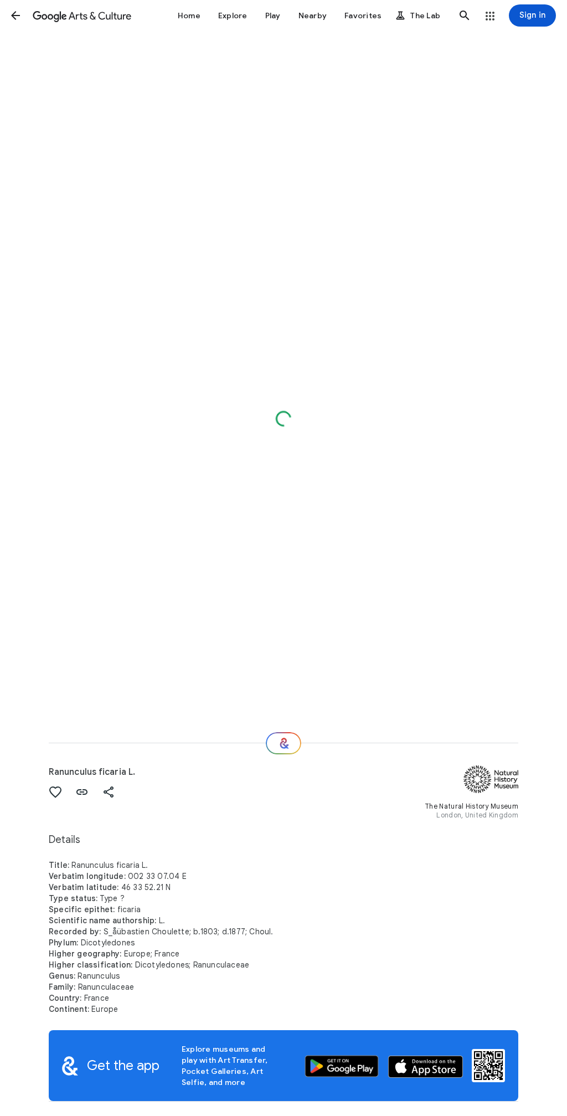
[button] (15, 15)
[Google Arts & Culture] (82, 15)
